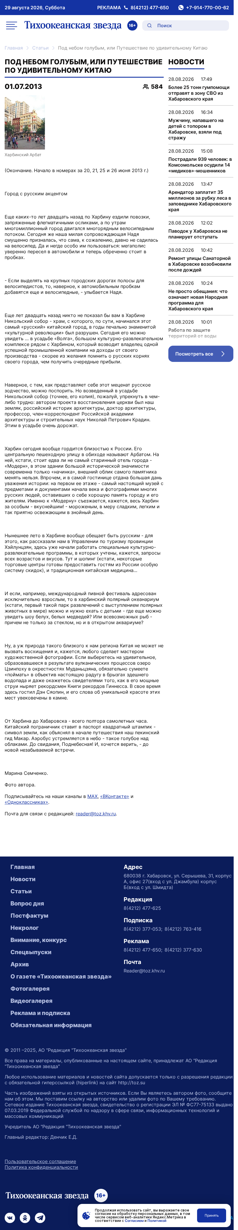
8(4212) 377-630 (183, 950)
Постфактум (29, 915)
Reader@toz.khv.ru (144, 971)
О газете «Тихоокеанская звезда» (61, 976)
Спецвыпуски (30, 952)
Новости (22, 879)
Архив (19, 964)
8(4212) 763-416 (183, 929)
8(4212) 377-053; (143, 929)
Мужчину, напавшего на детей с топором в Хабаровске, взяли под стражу (195, 129)
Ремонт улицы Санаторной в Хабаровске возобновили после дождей (199, 264)
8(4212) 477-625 (142, 908)
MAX (92, 796)
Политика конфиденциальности (41, 1167)
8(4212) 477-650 (150, 7)
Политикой (156, 1220)
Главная (14, 48)
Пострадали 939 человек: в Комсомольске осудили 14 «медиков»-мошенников (200, 165)
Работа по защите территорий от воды (192, 333)
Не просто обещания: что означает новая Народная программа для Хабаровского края (198, 299)
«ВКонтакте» (114, 796)
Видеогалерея (31, 1000)
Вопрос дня (27, 903)
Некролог (24, 927)
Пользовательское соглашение (40, 1161)
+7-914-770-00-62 (207, 7)
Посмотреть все (204, 355)
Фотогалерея (30, 988)
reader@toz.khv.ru (96, 814)
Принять (212, 1215)
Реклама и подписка (40, 1012)
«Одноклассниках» (26, 802)
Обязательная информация (51, 1025)
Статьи (40, 48)
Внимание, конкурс (38, 939)
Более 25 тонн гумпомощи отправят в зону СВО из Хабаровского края (199, 93)
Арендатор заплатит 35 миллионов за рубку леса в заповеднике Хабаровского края (200, 200)
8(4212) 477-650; (143, 950)
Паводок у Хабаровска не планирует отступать (197, 234)
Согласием (134, 1220)
